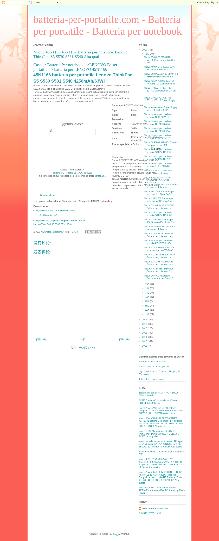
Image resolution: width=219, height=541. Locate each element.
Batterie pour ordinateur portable (154, 366)
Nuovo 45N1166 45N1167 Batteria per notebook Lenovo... (160, 228)
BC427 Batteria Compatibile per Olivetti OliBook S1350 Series (158, 401)
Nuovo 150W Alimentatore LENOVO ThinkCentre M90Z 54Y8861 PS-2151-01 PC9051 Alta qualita (159, 434)
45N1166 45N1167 (48, 215)
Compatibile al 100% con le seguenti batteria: (55, 210)
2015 (145, 332)
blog (110, 201)
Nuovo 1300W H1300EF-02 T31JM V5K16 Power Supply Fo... (159, 100)
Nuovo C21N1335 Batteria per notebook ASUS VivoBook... (159, 199)
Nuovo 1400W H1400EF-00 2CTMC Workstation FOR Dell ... (160, 91)
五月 (147, 297)
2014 (145, 337)
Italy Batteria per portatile (151, 379)
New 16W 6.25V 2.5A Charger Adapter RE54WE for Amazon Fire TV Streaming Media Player (162, 490)
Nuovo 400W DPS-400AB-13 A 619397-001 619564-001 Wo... (160, 68)
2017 (145, 324)
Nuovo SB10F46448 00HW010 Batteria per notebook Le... (159, 207)
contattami (100, 176)
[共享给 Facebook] (96, 232)
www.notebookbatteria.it (155, 508)
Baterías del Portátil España (152, 361)
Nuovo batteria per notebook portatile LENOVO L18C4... (158, 242)
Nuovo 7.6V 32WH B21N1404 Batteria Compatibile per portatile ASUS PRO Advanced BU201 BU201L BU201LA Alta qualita (162, 411)
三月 (147, 305)
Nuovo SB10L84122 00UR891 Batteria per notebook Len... (159, 172)
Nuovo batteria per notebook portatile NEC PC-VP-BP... (158, 115)
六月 (147, 292)
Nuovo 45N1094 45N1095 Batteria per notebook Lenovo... (161, 186)
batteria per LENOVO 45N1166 (80, 69)
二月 (147, 310)
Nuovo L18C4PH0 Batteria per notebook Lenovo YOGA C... (159, 249)
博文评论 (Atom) (87, 347)
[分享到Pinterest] (99, 232)
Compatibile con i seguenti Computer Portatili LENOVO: (60, 220)
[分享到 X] (93, 232)
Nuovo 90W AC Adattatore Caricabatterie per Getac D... (159, 277)
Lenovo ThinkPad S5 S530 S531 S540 (52, 224)
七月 (147, 288)
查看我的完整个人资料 (150, 513)
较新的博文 (41, 339)
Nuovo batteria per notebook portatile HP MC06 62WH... (158, 129)
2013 (145, 341)
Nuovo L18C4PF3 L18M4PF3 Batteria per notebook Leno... (159, 235)
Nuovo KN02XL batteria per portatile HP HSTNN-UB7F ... (160, 179)
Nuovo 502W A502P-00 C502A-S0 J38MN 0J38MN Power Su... (161, 75)
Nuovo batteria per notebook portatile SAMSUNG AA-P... (159, 150)
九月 (147, 53)
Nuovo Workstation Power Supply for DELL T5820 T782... (160, 108)
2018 (145, 319)
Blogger (116, 534)
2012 (145, 346)
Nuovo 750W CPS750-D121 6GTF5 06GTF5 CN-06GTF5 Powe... (159, 60)
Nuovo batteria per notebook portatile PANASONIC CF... (159, 136)
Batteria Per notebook (66, 65)
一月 (147, 314)
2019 (145, 49)
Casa (37, 65)
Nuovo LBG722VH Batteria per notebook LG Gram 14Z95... (159, 193)
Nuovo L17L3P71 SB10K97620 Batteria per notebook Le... (159, 256)
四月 (147, 301)
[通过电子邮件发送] (86, 232)
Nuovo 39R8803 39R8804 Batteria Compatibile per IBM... (161, 143)
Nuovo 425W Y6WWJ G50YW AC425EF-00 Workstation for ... (161, 82)
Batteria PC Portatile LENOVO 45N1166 (72, 172)
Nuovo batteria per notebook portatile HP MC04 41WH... (158, 122)
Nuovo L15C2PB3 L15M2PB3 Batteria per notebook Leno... (159, 263)
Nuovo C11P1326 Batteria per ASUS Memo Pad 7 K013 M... (160, 221)
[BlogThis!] (90, 232)
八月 (147, 283)
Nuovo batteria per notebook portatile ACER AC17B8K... (158, 165)
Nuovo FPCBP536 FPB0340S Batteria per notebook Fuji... (159, 270)
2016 (145, 328)
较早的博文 (124, 339)
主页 (83, 339)
